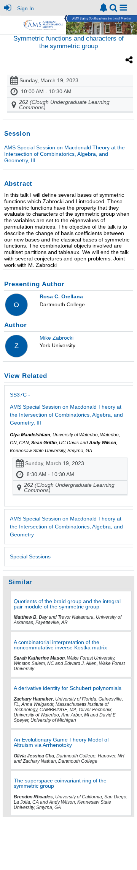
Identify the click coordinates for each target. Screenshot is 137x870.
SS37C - (66, 409)
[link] (103, 7)
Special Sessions (30, 556)
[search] (113, 7)
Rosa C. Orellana (61, 296)
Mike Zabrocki (56, 338)
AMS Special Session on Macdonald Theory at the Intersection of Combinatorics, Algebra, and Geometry (66, 527)
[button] (123, 7)
